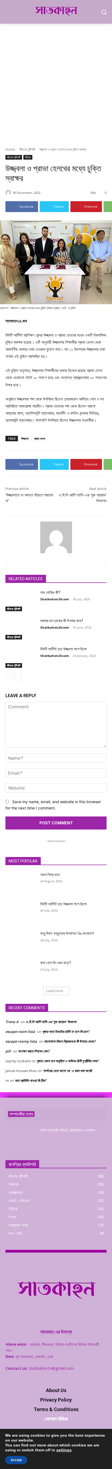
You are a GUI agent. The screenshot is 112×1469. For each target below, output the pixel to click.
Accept (16, 1460)
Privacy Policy (56, 1400)
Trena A (11, 1021)
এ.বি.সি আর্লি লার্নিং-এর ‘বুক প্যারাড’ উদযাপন (51, 1021)
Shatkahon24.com (54, 599)
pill (8, 1051)
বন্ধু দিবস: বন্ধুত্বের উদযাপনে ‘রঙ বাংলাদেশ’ (67, 933)
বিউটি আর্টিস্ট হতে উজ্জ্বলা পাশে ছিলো (63, 649)
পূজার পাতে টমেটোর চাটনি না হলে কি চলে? (65, 1031)
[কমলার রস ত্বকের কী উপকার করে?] (20, 628)
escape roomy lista (21, 1041)
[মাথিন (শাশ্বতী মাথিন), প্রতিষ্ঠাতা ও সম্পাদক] (20, 1138)
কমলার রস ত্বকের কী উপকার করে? (61, 621)
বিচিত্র (28, 157)
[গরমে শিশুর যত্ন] (20, 882)
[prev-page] (8, 676)
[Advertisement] (56, 82)
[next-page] (17, 676)
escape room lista (20, 1031)
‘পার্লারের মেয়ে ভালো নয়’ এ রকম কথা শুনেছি (67, 1070)
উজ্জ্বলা (25, 438)
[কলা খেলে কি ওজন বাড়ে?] (20, 971)
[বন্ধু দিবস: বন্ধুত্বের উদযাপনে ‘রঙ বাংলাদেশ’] (20, 941)
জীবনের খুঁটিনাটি (27, 149)
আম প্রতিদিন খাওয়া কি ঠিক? (30, 1080)
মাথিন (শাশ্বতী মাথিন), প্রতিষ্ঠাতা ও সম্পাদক (67, 1130)
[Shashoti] (9, 192)
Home (10, 149)
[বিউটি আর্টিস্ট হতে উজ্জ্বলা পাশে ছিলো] (20, 657)
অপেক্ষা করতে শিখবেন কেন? (33, 1051)
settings (63, 1450)
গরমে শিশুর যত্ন (50, 874)
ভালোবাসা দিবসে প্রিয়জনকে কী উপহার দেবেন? (70, 1041)
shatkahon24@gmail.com (51, 1368)
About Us (56, 1390)
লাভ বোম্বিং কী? (50, 592)
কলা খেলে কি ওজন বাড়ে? (55, 963)
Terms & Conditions (56, 1409)
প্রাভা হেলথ (39, 438)
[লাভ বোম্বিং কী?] (20, 600)
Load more (54, 991)
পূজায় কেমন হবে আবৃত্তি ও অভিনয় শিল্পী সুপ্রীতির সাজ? (67, 1060)
